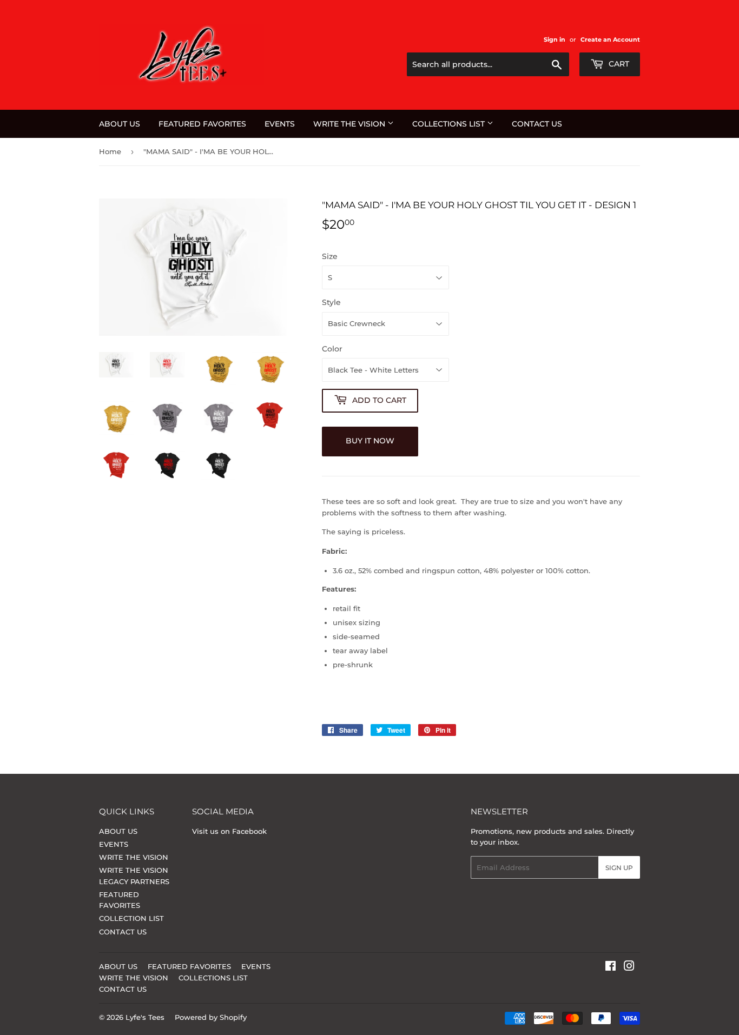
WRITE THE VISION (350, 124)
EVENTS (280, 124)
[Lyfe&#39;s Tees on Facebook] (610, 967)
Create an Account (610, 39)
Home (110, 151)
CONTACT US (537, 124)
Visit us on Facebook (229, 831)
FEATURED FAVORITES (202, 124)
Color (332, 349)
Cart (617, 64)
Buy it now (370, 441)
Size (330, 256)
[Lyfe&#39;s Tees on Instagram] (629, 967)
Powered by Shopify (211, 1017)
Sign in (554, 39)
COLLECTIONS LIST (449, 124)
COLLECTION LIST (131, 918)
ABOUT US (119, 124)
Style (331, 302)
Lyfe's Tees (145, 1017)
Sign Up (619, 868)
